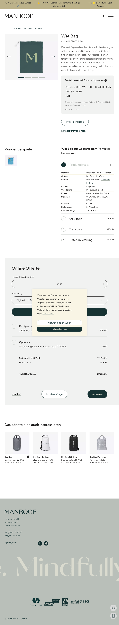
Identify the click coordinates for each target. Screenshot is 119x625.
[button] (21, 77)
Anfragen (97, 394)
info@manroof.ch (12, 536)
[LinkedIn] (40, 543)
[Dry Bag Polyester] (102, 448)
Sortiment (17, 29)
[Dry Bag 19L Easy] (73, 448)
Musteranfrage (54, 394)
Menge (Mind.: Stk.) (23, 277)
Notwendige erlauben (59, 322)
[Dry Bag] (17, 448)
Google (100, 6)
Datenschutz (48, 313)
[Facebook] (46, 543)
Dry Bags (38, 29)
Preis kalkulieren (75, 121)
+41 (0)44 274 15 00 (13, 532)
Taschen (28, 29)
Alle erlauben (59, 329)
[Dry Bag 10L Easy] (45, 448)
